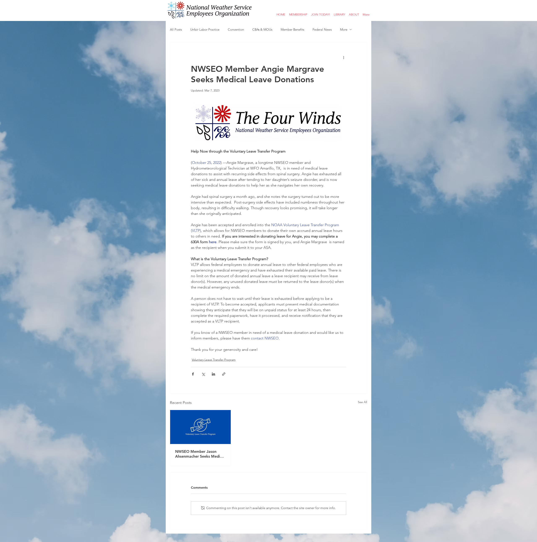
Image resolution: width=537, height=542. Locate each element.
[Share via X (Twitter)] (203, 374)
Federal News (322, 29)
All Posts (176, 29)
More (343, 29)
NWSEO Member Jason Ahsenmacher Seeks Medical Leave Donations (200, 454)
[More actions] (343, 57)
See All (362, 402)
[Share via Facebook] (193, 374)
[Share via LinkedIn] (213, 374)
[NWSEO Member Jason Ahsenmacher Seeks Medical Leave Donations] (200, 427)
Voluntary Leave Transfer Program (214, 360)
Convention (236, 29)
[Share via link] (224, 374)
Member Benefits (292, 29)
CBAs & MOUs (262, 29)
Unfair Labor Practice (204, 29)
